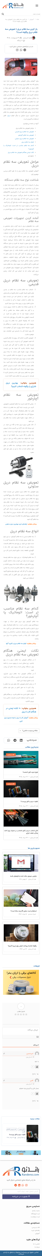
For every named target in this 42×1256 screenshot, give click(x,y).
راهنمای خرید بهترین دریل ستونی (16, 524)
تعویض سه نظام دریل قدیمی (24, 132)
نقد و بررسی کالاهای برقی (15, 1131)
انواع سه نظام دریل (28, 142)
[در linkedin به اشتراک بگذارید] (21, 740)
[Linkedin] (19, 1185)
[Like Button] (37, 1067)
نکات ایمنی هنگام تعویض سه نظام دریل (21, 152)
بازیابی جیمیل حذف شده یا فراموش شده (23, 876)
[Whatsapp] (23, 1185)
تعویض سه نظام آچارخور (26, 135)
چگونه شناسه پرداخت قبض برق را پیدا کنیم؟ (22, 946)
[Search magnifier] (2, 14)
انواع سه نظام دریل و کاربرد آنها (16, 644)
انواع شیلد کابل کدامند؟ (30, 772)
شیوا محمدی (32, 914)
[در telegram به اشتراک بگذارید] (15, 740)
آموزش (32, 19)
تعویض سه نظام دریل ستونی (24, 139)
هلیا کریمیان (32, 879)
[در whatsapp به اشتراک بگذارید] (8, 740)
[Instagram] (26, 1185)
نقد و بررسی (21, 1129)
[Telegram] (15, 1185)
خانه (38, 19)
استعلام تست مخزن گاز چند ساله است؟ (24, 911)
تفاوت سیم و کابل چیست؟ (29, 802)
